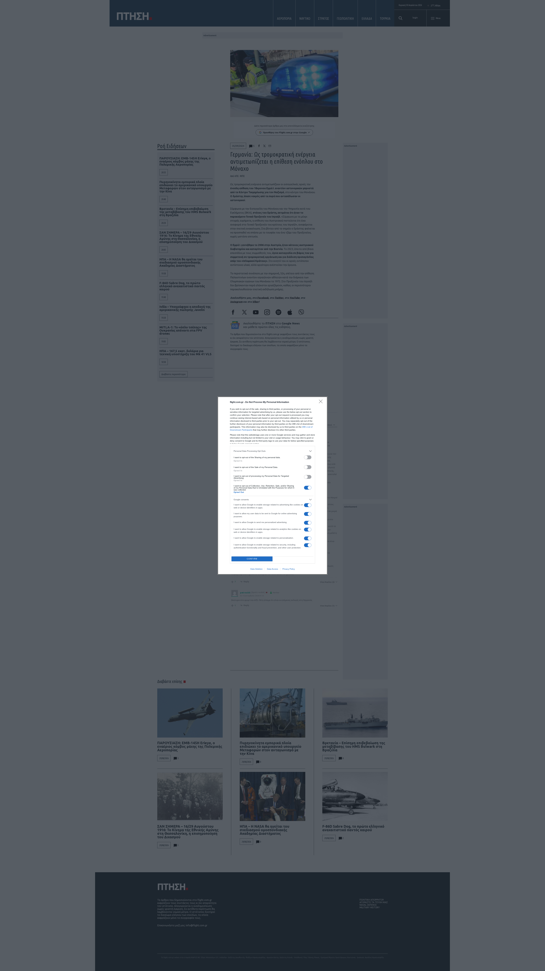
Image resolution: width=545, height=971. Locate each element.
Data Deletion (256, 569)
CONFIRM (252, 559)
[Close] (321, 402)
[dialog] (272, 485)
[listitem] (272, 451)
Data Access (272, 569)
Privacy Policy (288, 569)
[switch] (307, 457)
